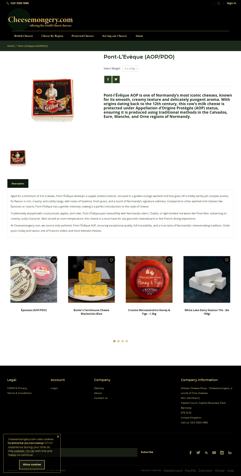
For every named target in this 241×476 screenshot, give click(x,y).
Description (18, 183)
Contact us (101, 398)
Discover (205, 470)
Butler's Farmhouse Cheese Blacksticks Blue (91, 312)
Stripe (220, 470)
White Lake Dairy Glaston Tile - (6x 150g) (207, 312)
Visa (230, 470)
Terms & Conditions (19, 393)
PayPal (190, 470)
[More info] (45, 323)
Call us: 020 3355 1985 (194, 422)
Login (54, 388)
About (98, 393)
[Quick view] (24, 323)
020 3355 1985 (17, 3)
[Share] (108, 79)
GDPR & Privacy (17, 388)
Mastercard (173, 470)
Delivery (99, 388)
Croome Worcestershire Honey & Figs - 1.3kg (149, 312)
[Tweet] (116, 79)
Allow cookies (32, 464)
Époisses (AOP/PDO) (34, 310)
